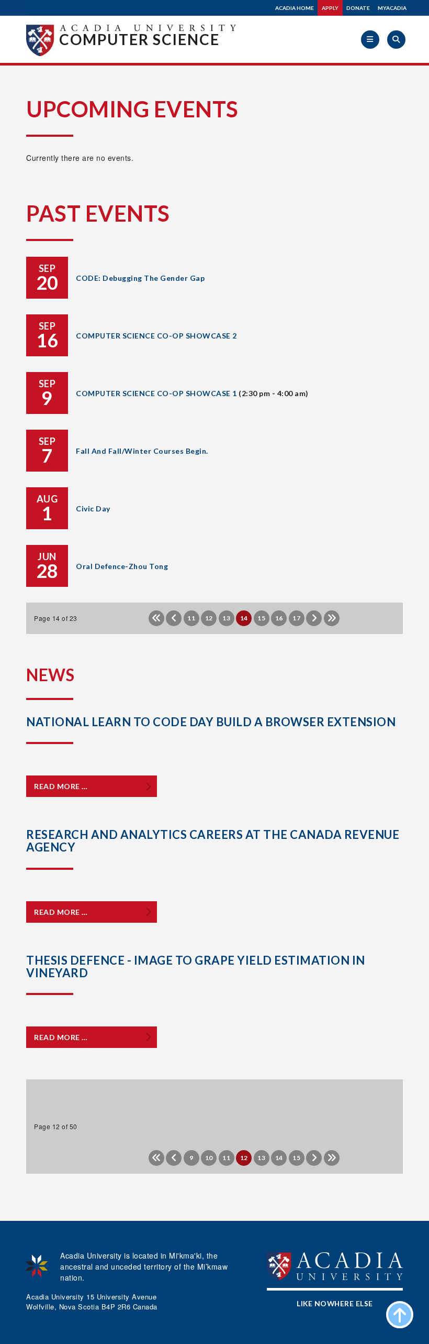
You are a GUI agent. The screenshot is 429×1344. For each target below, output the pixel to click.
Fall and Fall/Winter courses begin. (142, 450)
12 (209, 618)
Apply (330, 8)
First (156, 618)
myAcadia (392, 8)
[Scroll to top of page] (399, 1314)
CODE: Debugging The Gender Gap (140, 278)
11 (191, 618)
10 (209, 1158)
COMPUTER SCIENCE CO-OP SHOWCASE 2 (156, 335)
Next (314, 618)
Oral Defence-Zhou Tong (122, 566)
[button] (370, 39)
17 (296, 618)
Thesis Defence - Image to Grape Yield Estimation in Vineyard (195, 966)
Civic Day (93, 508)
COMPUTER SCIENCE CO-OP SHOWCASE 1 (156, 393)
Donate (358, 8)
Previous (174, 618)
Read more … (61, 786)
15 (261, 618)
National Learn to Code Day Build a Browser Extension (211, 722)
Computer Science (139, 39)
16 (279, 618)
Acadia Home (294, 8)
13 (226, 618)
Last (332, 618)
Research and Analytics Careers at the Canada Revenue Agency (212, 840)
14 (279, 1158)
